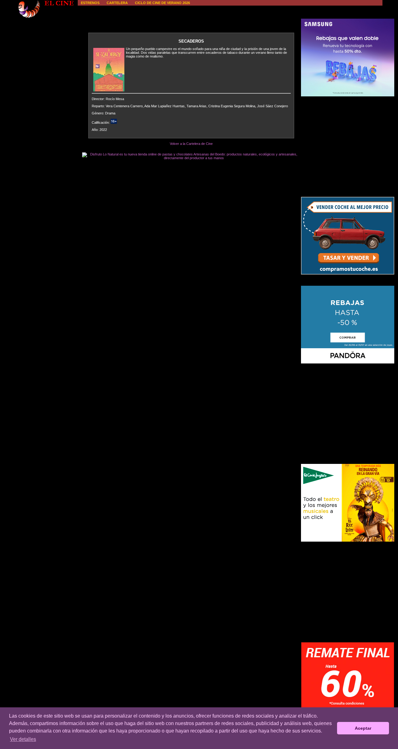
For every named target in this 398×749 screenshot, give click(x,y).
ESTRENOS (90, 3)
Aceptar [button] (363, 728)
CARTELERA (117, 3)
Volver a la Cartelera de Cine (191, 144)
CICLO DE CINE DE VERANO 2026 (162, 3)
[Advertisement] (347, 146)
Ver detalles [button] (23, 739)
